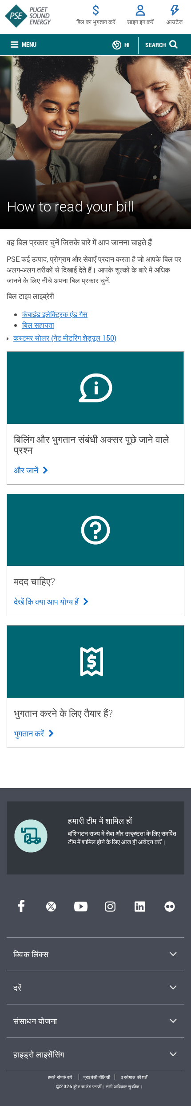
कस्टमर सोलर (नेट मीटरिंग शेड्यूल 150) (64, 337)
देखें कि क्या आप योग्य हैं (47, 601)
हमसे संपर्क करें (60, 1077)
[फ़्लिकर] (169, 909)
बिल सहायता (38, 324)
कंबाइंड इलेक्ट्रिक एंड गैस (55, 314)
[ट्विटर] (51, 909)
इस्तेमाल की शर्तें (134, 1077)
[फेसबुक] (21, 909)
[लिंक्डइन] (139, 909)
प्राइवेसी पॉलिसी (97, 1077)
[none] (23, 44)
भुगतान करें (30, 733)
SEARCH (155, 45)
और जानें (27, 470)
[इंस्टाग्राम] (110, 909)
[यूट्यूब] (81, 909)
